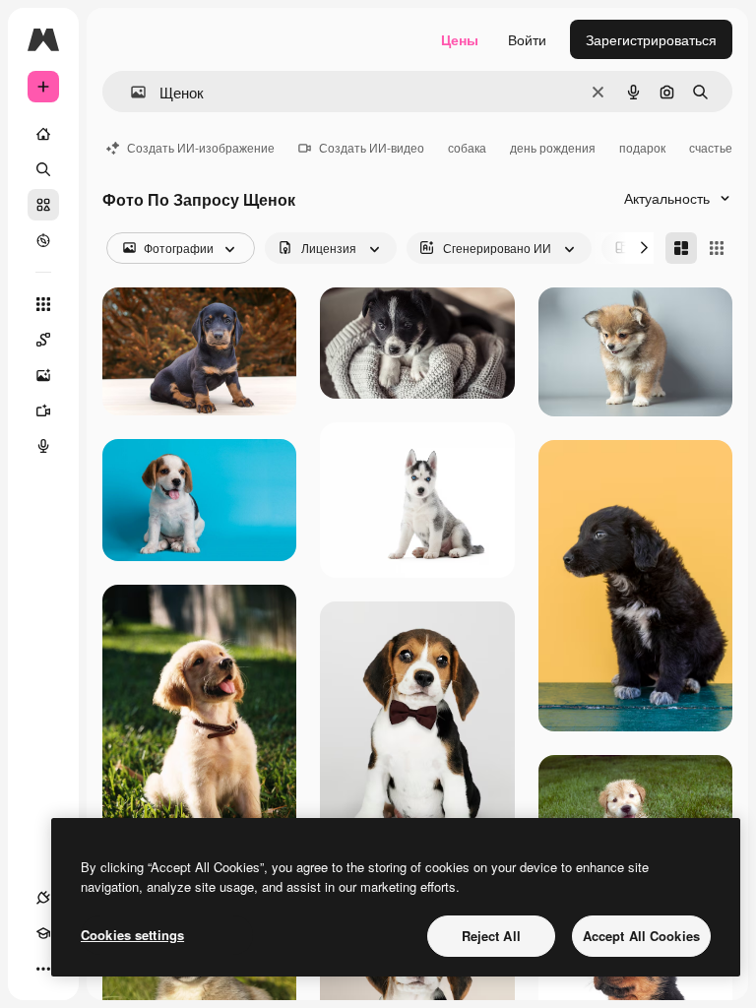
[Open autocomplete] (130, 92)
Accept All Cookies (641, 935)
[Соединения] (43, 898)
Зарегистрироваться (651, 39)
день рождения (553, 147)
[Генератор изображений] (43, 375)
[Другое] (43, 968)
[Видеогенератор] (43, 410)
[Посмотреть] (43, 240)
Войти (527, 39)
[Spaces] (43, 339)
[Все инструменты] (43, 304)
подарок (642, 147)
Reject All (491, 935)
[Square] (716, 248)
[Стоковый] (43, 204)
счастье (710, 147)
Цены (459, 39)
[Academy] (43, 933)
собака (467, 147)
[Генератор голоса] (43, 446)
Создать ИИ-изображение (201, 147)
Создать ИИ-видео (371, 147)
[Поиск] (43, 169)
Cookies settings (132, 934)
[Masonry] (681, 248)
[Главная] (43, 134)
